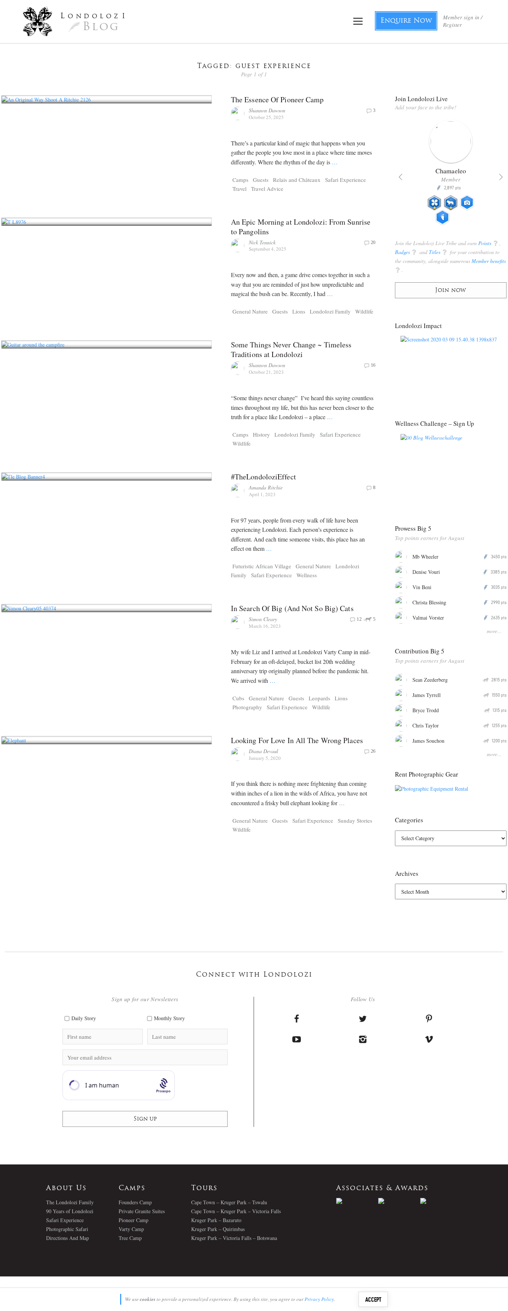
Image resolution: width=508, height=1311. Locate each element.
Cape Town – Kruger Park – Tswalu (229, 1202)
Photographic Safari (67, 1229)
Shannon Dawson (267, 110)
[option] (451, 175)
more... (494, 630)
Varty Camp (131, 1229)
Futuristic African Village (261, 566)
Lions (298, 311)
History (261, 434)
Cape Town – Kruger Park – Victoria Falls (236, 1211)
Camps (240, 179)
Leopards (319, 698)
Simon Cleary (263, 619)
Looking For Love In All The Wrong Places (297, 740)
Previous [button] (400, 177)
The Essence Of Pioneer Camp (277, 99)
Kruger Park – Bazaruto (216, 1220)
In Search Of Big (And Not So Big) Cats (292, 608)
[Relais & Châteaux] (441, 1201)
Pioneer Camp (133, 1220)
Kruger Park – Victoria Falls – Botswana (234, 1237)
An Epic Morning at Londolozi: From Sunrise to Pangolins (300, 227)
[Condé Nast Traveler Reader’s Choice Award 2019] (357, 1201)
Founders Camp (135, 1202)
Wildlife (364, 311)
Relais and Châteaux (297, 179)
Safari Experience (345, 179)
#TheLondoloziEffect (263, 477)
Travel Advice (267, 188)
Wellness (306, 575)
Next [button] (501, 177)
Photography (247, 707)
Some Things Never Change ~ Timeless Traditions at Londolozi (291, 349)
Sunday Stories (355, 820)
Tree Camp (130, 1237)
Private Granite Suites (142, 1211)
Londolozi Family (330, 311)
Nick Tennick (262, 242)
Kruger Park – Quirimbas (218, 1229)
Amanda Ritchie (266, 487)
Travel (239, 188)
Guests (261, 179)
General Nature (250, 311)
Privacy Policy (319, 1299)
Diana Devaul (263, 751)
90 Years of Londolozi (69, 1211)
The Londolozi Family (70, 1202)
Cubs (238, 698)
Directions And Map (67, 1237)
